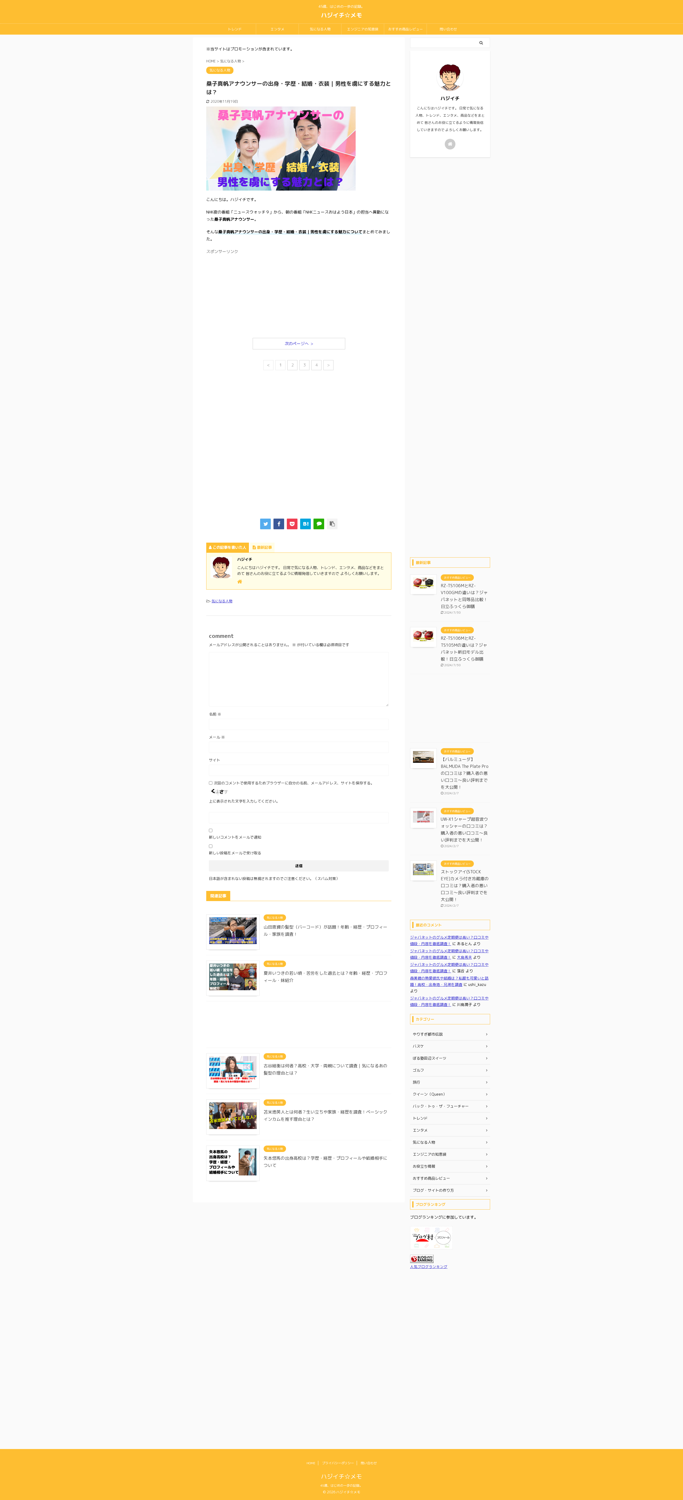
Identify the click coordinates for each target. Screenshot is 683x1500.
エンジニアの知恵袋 (362, 29)
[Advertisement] (298, 293)
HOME (311, 1463)
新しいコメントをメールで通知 (235, 837)
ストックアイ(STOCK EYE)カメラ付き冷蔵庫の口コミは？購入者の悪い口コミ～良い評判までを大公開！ (465, 885)
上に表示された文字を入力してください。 (244, 801)
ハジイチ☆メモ (341, 15)
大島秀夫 (464, 957)
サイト (214, 760)
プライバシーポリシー (338, 1463)
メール (217, 737)
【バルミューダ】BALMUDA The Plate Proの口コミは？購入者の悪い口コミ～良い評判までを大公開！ (465, 773)
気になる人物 (320, 29)
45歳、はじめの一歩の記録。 (341, 1485)
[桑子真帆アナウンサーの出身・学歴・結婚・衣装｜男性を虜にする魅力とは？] (305, 524)
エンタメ (277, 29)
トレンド (235, 29)
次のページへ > (299, 343)
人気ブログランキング (428, 1266)
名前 (215, 714)
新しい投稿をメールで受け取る (235, 852)
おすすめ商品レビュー (405, 29)
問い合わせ (448, 29)
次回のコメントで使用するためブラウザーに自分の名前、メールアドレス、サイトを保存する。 (294, 782)
